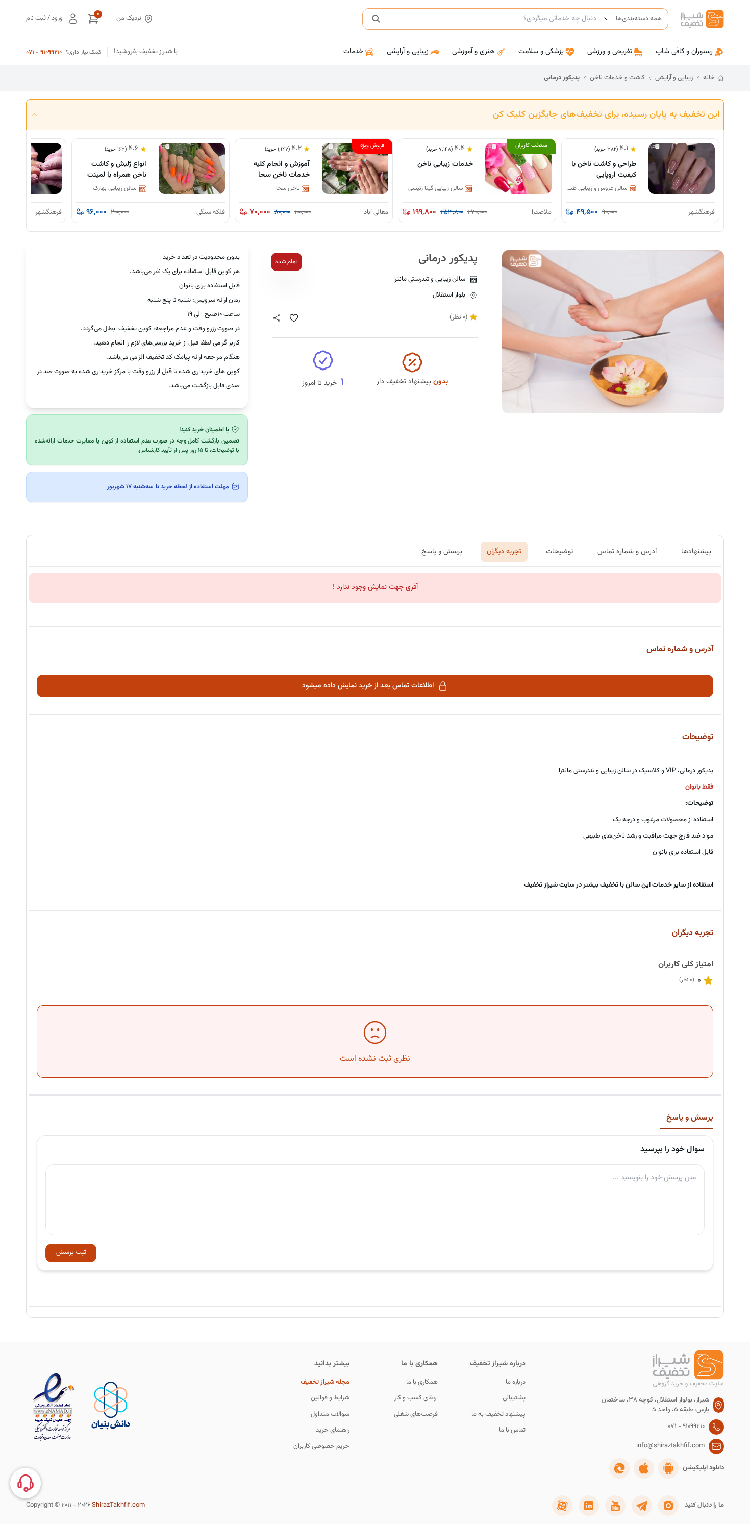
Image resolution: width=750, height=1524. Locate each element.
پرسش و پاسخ (441, 551)
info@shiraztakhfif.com (670, 1446)
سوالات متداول (330, 1414)
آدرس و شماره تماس (627, 551)
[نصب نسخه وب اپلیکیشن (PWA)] (619, 1468)
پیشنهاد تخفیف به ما (498, 1414)
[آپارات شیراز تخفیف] (562, 1505)
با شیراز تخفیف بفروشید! (146, 52)
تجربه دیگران (504, 551)
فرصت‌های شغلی (416, 1414)
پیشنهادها (696, 551)
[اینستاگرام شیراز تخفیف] (668, 1505)
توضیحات (559, 551)
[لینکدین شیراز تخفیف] (589, 1505)
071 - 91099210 (44, 52)
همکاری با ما (422, 1382)
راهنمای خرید (332, 1430)
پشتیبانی (514, 1398)
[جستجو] (376, 19)
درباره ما (516, 1382)
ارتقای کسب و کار (416, 1398)
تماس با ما (512, 1430)
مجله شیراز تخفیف (325, 1382)
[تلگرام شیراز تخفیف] (642, 1505)
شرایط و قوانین (330, 1398)
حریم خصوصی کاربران (321, 1447)
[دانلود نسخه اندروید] (668, 1468)
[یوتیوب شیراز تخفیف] (615, 1505)
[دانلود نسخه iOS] (644, 1468)
